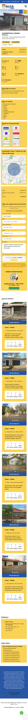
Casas (3, 37)
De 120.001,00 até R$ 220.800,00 (11, 652)
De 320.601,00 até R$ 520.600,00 (11, 655)
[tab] (21, 12)
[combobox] (14, 216)
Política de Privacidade (14, 692)
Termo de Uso (14, 694)
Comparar (16, 42)
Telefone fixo (7, 236)
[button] (22, 1)
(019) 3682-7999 (15, 1)
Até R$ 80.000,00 (7, 650)
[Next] (24, 311)
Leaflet (16, 183)
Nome (3, 218)
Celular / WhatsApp (6, 224)
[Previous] (4, 311)
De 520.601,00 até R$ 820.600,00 (11, 657)
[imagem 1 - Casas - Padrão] (14, 311)
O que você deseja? (6, 213)
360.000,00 (23, 49)
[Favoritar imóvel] (25, 304)
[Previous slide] (2, 20)
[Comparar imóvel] (25, 306)
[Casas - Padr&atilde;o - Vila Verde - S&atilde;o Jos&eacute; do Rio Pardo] (11, 6)
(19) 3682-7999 (9, 628)
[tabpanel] (14, 20)
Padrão (6, 37)
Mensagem (4, 241)
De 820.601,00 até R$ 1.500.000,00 (11, 661)
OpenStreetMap (23, 183)
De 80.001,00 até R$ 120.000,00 (11, 659)
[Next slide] (25, 20)
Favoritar (6, 42)
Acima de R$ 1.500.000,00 (9, 648)
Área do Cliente (6, 1)
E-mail (3, 230)
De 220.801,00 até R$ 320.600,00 (11, 653)
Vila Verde (11, 37)
